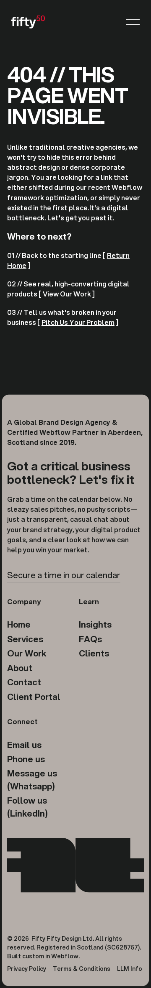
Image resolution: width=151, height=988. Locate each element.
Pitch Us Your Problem (78, 322)
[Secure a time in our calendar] (63, 575)
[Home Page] (28, 21)
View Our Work (67, 294)
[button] (133, 21)
